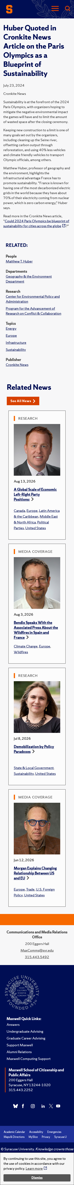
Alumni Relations (19, 1051)
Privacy (46, 1137)
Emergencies (54, 1132)
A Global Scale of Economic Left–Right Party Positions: (35, 494)
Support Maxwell (20, 1045)
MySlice (33, 1137)
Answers (13, 1024)
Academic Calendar (14, 1132)
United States (35, 528)
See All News (20, 401)
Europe (11, 335)
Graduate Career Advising (26, 1038)
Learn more (34, 1168)
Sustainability (16, 349)
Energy (11, 328)
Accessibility (36, 1132)
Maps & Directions (14, 1137)
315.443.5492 (37, 956)
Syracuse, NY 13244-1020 (30, 1084)
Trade (30, 889)
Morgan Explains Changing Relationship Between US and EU (35, 873)
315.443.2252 (21, 1089)
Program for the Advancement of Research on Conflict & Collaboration (33, 311)
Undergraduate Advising (25, 1031)
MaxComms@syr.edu (37, 950)
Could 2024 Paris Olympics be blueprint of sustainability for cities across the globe (36, 223)
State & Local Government (33, 767)
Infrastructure (16, 342)
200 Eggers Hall (21, 1079)
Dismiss (37, 1177)
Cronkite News (17, 364)
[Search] (67, 9)
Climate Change (26, 646)
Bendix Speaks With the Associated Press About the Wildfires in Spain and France (36, 630)
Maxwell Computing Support (29, 1058)
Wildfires (21, 652)
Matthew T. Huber (19, 261)
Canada (19, 510)
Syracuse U (60, 1137)
